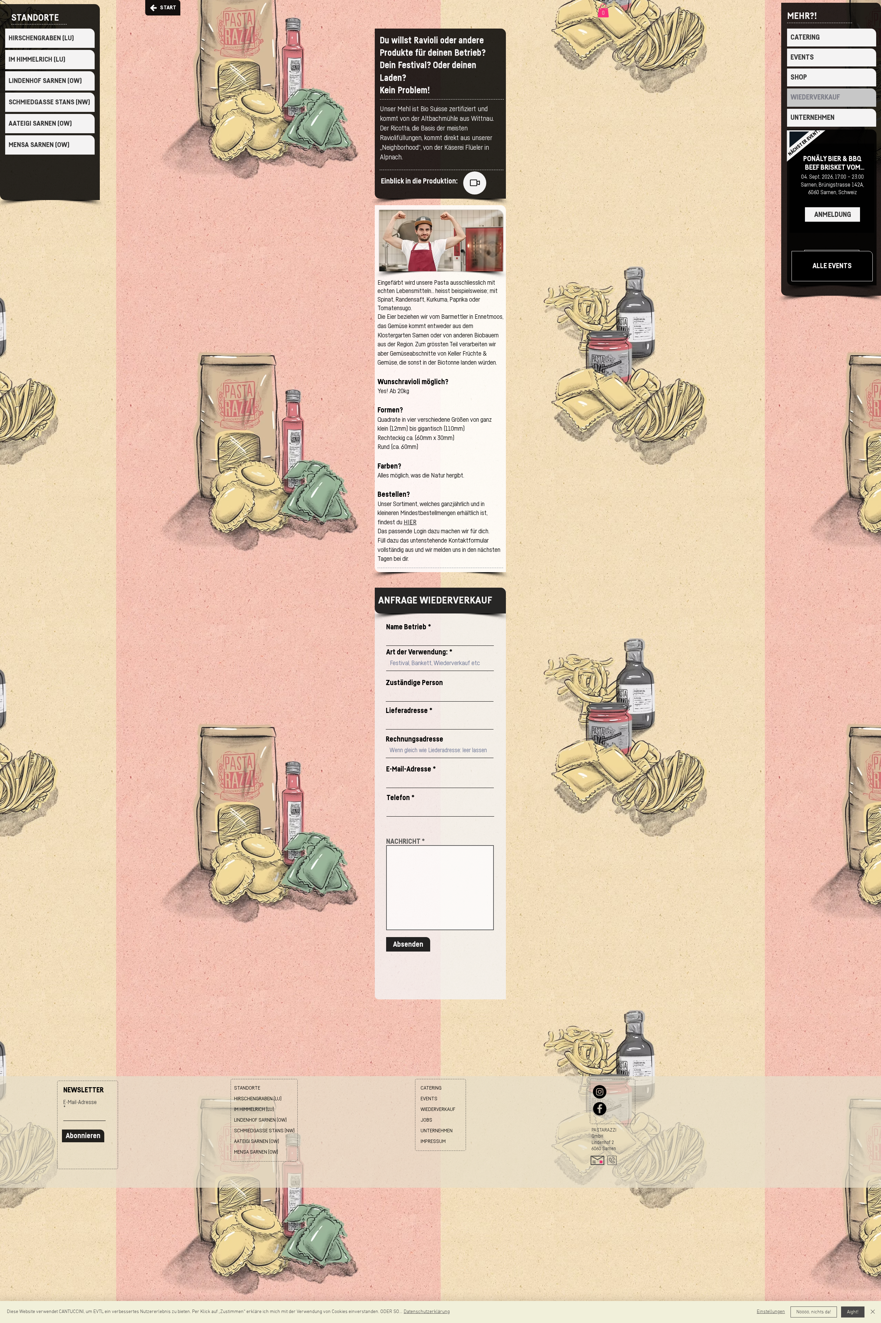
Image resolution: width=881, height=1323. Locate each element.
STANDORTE (247, 1088)
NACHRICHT (403, 841)
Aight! (853, 1312)
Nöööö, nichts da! (813, 1312)
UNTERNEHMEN (812, 117)
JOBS (426, 1120)
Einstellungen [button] (771, 1312)
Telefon (398, 797)
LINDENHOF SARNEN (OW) (45, 80)
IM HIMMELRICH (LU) (37, 59)
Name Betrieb (406, 627)
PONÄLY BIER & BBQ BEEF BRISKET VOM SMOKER (832, 163)
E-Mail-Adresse (408, 769)
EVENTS (802, 57)
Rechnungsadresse (414, 739)
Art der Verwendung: (417, 652)
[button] (603, 10)
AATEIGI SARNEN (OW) (40, 123)
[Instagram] (599, 1092)
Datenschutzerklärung (427, 1312)
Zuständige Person (414, 682)
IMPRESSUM (433, 1141)
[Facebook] (599, 1108)
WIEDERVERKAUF (815, 97)
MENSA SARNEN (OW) (39, 144)
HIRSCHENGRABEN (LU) (41, 38)
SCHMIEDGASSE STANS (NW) (49, 102)
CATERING (805, 37)
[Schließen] (873, 1311)
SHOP (798, 77)
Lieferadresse (407, 710)
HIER (410, 522)
